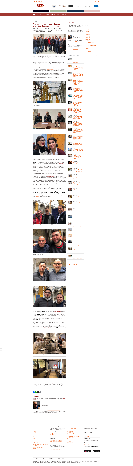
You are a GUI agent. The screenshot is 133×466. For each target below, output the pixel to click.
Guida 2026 (86, 430)
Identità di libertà (70, 437)
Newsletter (64, 14)
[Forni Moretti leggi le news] (71, 6)
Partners (34, 434)
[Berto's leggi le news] (79, 6)
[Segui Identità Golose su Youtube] (41, 1)
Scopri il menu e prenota (55, 449)
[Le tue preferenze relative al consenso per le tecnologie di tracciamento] (1, 350)
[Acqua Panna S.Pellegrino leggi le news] (54, 6)
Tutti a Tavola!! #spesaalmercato (73, 436)
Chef (37, 14)
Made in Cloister (50, 69)
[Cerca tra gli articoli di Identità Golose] (96, 1)
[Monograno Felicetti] (88, 6)
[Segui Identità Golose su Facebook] (35, 1)
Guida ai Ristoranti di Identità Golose (54, 410)
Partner (53, 14)
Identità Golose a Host (71, 434)
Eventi (58, 14)
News (34, 436)
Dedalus (37, 196)
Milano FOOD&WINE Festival (72, 428)
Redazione (35, 433)
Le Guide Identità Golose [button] (92, 10)
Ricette (41, 14)
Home (34, 17)
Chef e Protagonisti (36, 430)
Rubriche (47, 14)
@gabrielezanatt (40, 413)
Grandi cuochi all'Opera (71, 433)
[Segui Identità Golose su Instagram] (37, 1)
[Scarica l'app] (87, 451)
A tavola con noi (70, 442)
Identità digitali (75, 10)
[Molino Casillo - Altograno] (62, 6)
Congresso (41, 10)
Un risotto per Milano (71, 439)
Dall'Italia (42, 17)
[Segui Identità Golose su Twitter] (39, 1)
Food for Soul (52, 156)
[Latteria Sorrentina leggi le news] (96, 6)
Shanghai (69, 441)
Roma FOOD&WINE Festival (72, 430)
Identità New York (70, 432)
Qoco (68, 438)
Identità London (70, 431)
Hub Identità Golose (58, 10)
